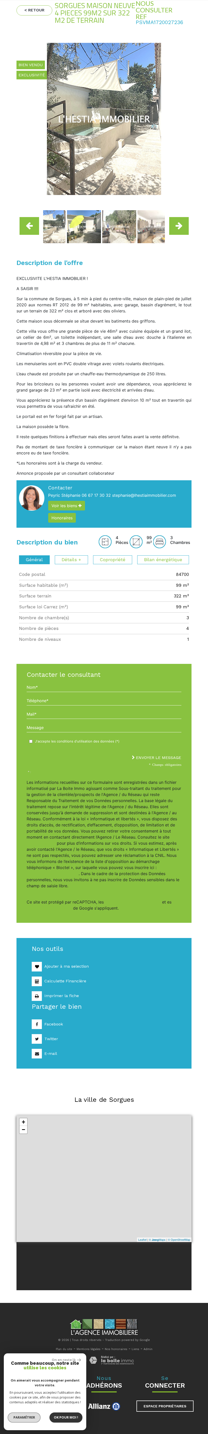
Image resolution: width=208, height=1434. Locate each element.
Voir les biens (64, 505)
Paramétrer (24, 1417)
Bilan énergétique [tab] (163, 559)
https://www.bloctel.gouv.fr (53, 873)
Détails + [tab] (71, 559)
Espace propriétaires (165, 1406)
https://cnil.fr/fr (41, 843)
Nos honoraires (116, 1349)
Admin (148, 1349)
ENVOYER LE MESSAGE (158, 757)
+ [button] (23, 1122)
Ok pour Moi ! (66, 1417)
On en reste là (64, 1359)
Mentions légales (88, 1349)
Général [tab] (34, 559)
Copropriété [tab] (112, 559)
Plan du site (64, 1349)
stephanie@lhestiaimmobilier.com (144, 495)
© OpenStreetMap (179, 1239)
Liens (135, 1349)
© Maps (157, 1239)
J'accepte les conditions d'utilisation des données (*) (77, 741)
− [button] (23, 1129)
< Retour (34, 10)
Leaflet (142, 1239)
